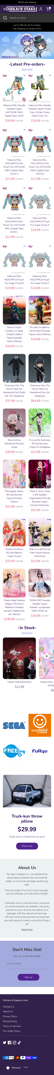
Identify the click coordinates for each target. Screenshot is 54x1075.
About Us (8, 1011)
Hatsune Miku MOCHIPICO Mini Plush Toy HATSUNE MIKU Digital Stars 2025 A (14, 167)
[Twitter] (4, 1042)
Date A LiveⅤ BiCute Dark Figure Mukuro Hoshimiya (39, 553)
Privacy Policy (10, 1016)
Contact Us (8, 1006)
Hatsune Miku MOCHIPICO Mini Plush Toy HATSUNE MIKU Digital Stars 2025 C (14, 225)
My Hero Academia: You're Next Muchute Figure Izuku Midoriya (40, 331)
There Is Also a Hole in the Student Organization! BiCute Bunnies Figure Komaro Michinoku (39, 498)
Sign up (28, 977)
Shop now (27, 846)
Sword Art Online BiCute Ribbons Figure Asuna (14, 553)
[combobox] (29, 18)
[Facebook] (9, 1042)
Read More (27, 929)
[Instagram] (14, 1042)
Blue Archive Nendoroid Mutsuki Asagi (14, 443)
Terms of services (12, 1026)
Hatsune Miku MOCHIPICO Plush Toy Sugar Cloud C (40, 280)
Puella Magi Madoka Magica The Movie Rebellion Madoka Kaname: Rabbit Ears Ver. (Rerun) (14, 607)
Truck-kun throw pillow (27, 818)
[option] (18, 666)
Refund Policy (10, 1021)
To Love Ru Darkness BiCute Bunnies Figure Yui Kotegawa (40, 443)
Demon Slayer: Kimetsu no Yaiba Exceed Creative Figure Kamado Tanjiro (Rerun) (14, 334)
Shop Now (27, 69)
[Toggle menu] (3, 9)
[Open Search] (4, 18)
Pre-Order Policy (11, 1031)
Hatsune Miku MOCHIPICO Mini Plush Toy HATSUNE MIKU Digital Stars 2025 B (40, 167)
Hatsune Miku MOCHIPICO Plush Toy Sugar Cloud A (40, 221)
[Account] (41, 7)
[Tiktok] (19, 1042)
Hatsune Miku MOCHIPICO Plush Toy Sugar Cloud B (14, 280)
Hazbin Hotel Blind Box (19, 682)
